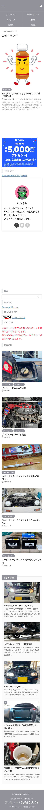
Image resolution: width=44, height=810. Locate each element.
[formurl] (22, 225)
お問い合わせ (27, 794)
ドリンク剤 (19, 99)
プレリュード (11, 14)
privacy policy (16, 794)
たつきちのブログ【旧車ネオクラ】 (22, 799)
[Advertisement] (22, 261)
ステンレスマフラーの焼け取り (18, 644)
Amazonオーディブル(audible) (14, 175)
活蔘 (35, 99)
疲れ (39, 99)
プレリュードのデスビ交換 (14, 434)
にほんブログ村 (18, 317)
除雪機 (10, 24)
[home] (27, 225)
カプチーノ (11, 19)
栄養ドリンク (28, 99)
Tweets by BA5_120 (10, 307)
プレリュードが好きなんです (22, 802)
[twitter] (16, 225)
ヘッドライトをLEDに (14, 686)
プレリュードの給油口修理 (14, 388)
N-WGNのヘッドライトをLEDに (18, 605)
